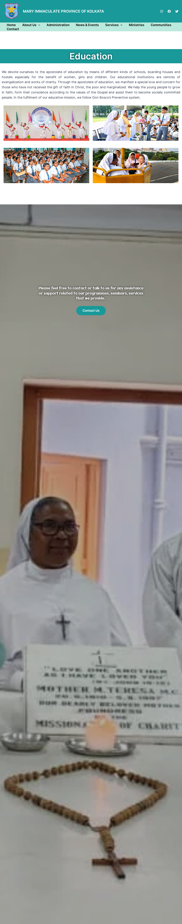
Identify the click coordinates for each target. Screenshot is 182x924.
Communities (161, 25)
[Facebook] (169, 11)
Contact (13, 29)
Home (11, 25)
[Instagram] (161, 11)
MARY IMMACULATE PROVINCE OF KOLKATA (63, 11)
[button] (38, 25)
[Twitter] (176, 11)
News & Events (87, 25)
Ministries (136, 25)
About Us (29, 25)
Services (112, 25)
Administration (58, 25)
